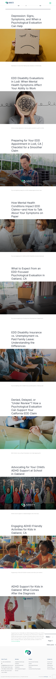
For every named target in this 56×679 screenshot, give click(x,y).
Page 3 (50, 640)
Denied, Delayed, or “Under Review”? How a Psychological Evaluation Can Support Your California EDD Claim (26, 406)
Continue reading (15, 641)
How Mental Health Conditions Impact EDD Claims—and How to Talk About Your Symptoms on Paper (27, 209)
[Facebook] (50, 676)
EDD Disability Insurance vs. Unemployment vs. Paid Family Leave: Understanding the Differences (26, 339)
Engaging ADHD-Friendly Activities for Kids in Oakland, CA (26, 529)
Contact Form (50, 661)
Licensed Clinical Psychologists (34, 668)
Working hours (50, 665)
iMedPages (46, 676)
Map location (49, 663)
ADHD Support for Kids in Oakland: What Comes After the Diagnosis (27, 590)
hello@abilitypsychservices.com (7, 665)
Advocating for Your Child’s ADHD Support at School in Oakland (28, 470)
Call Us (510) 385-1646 (7, 661)
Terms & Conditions (51, 668)
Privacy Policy (50, 667)
